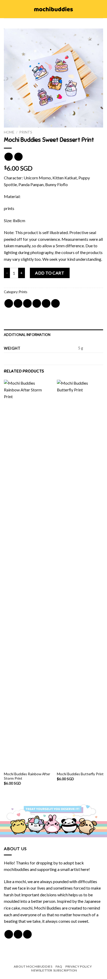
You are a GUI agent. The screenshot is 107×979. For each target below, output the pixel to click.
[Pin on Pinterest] (46, 303)
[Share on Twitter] (27, 303)
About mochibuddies (33, 966)
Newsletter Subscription (54, 970)
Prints (25, 132)
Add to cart (49, 272)
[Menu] (7, 9)
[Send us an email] (27, 934)
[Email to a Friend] (36, 303)
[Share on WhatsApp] (8, 303)
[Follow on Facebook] (8, 934)
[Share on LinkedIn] (55, 303)
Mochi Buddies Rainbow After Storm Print (27, 776)
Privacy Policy (78, 966)
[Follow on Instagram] (18, 934)
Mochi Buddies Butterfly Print (80, 774)
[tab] (53, 334)
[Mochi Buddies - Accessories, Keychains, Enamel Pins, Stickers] (53, 9)
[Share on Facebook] (18, 303)
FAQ (59, 966)
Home (9, 132)
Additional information (27, 335)
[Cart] (100, 9)
